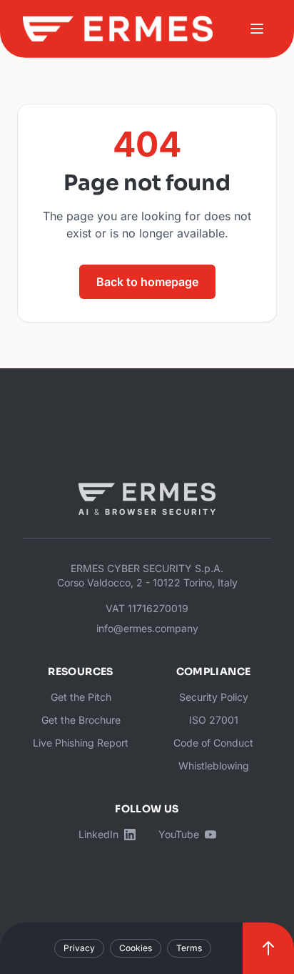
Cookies (135, 948)
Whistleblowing (213, 765)
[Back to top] (268, 948)
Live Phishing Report (80, 743)
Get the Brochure (81, 720)
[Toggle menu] (257, 28)
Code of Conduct (213, 743)
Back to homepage (147, 282)
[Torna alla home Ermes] (118, 28)
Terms (189, 948)
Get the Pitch (81, 697)
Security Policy (213, 697)
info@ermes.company (147, 628)
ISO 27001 (213, 720)
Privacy (79, 948)
